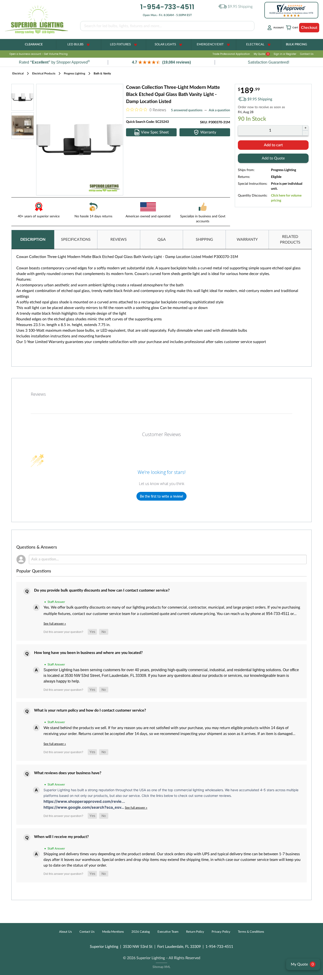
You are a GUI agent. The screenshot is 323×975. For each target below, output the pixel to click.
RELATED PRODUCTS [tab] (290, 239)
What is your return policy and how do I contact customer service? (90, 710)
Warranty (208, 132)
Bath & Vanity (102, 73)
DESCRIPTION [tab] (32, 239)
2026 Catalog (140, 931)
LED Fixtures (120, 44)
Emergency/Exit (210, 44)
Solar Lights (165, 44)
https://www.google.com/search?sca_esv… (84, 807)
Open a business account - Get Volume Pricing (38, 54)
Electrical (255, 44)
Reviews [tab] (38, 394)
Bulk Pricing (296, 44)
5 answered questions (186, 110)
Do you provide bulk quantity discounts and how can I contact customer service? (102, 590)
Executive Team (168, 931)
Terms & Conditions (251, 931)
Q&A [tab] (161, 239)
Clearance (34, 44)
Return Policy (195, 931)
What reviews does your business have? (67, 773)
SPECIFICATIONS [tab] (76, 239)
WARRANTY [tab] (247, 239)
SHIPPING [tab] (204, 239)
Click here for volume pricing (286, 198)
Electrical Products (43, 73)
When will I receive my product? (61, 837)
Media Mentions (113, 931)
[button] (161, 62)
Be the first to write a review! (161, 496)
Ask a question (219, 110)
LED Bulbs (75, 44)
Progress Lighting (74, 73)
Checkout (309, 28)
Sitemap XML (161, 967)
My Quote (261, 54)
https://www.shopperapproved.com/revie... (84, 801)
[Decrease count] (305, 133)
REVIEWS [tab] (118, 239)
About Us (65, 931)
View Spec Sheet (155, 132)
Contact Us (307, 54)
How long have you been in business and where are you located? (88, 653)
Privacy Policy (221, 931)
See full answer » (55, 623)
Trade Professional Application (231, 54)
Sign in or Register (285, 54)
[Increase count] (305, 127)
